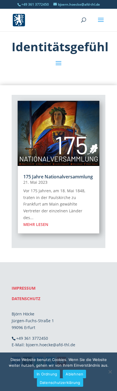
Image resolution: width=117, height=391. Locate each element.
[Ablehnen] (110, 372)
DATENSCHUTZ (26, 298)
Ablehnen (74, 374)
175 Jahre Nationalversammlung (58, 177)
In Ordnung (47, 374)
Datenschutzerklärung (60, 382)
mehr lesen (35, 224)
